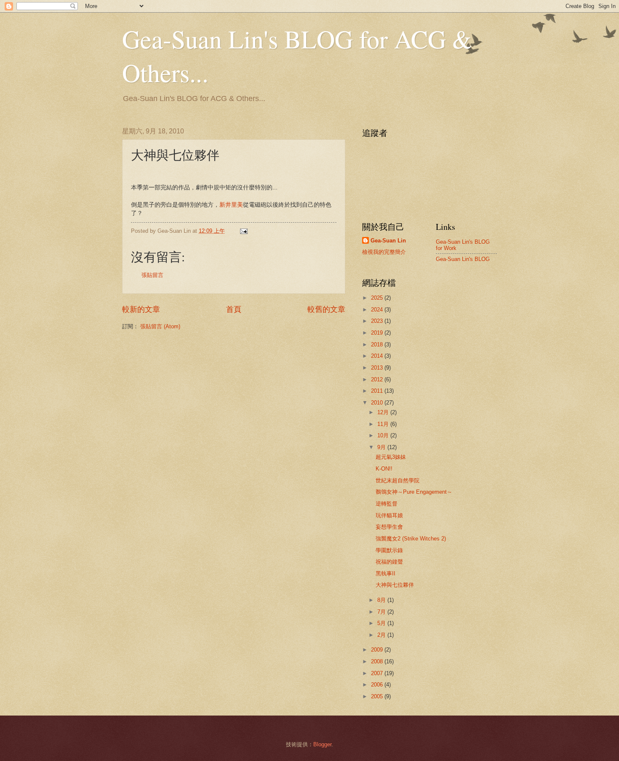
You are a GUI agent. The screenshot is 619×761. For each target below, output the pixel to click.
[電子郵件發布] (243, 231)
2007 (377, 673)
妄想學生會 (389, 527)
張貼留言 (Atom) (160, 326)
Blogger (322, 744)
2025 (377, 298)
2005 (377, 696)
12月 (383, 412)
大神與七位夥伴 (395, 585)
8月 (382, 600)
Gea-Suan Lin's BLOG (463, 259)
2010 (377, 402)
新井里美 (231, 205)
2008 (377, 661)
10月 (383, 435)
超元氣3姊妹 (391, 457)
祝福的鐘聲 (389, 562)
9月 (382, 447)
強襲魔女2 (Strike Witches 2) (411, 538)
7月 (382, 612)
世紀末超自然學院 (397, 480)
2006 (377, 684)
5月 (382, 623)
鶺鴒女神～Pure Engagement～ (414, 492)
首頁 (233, 309)
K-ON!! (384, 469)
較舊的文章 (326, 309)
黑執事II (385, 573)
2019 (377, 333)
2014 (377, 356)
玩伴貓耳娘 (389, 515)
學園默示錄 (389, 550)
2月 (382, 635)
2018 (377, 344)
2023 (377, 321)
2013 (377, 368)
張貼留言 (152, 275)
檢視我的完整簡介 (384, 252)
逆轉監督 (387, 503)
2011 (377, 391)
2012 (377, 379)
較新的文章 (141, 309)
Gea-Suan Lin (388, 240)
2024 (377, 309)
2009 (377, 650)
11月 (383, 424)
